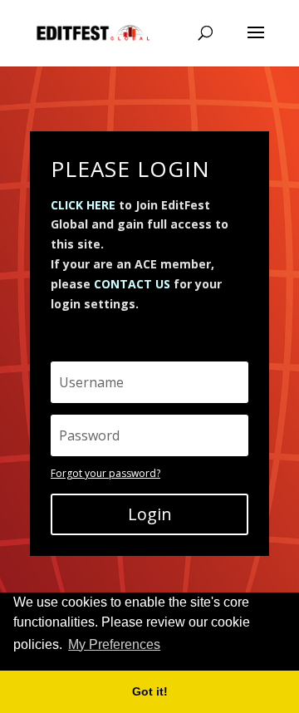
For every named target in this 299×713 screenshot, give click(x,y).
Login (150, 514)
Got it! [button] (150, 691)
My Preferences (114, 644)
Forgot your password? (105, 473)
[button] (168, 645)
